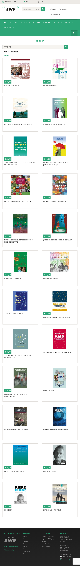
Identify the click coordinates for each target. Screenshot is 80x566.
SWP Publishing (46, 546)
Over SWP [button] (8, 28)
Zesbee (44, 541)
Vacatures (26, 554)
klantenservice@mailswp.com (69, 560)
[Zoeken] (43, 9)
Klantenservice (55, 14)
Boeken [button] (12, 22)
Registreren (63, 9)
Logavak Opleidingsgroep (49, 539)
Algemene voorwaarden (11, 546)
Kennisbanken (27, 544)
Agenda (46, 22)
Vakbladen (25, 22)
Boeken (25, 539)
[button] (74, 33)
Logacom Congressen (48, 536)
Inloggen (53, 9)
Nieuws (36, 22)
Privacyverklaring (9, 550)
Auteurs (69, 22)
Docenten (57, 22)
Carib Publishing (46, 544)
